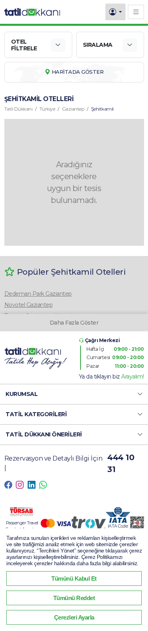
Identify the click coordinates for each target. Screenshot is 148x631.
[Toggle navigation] (136, 12)
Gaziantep (73, 109)
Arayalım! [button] (132, 376)
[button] (74, 394)
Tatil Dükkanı (18, 109)
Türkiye (47, 109)
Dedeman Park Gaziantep (38, 293)
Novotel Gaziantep (28, 304)
